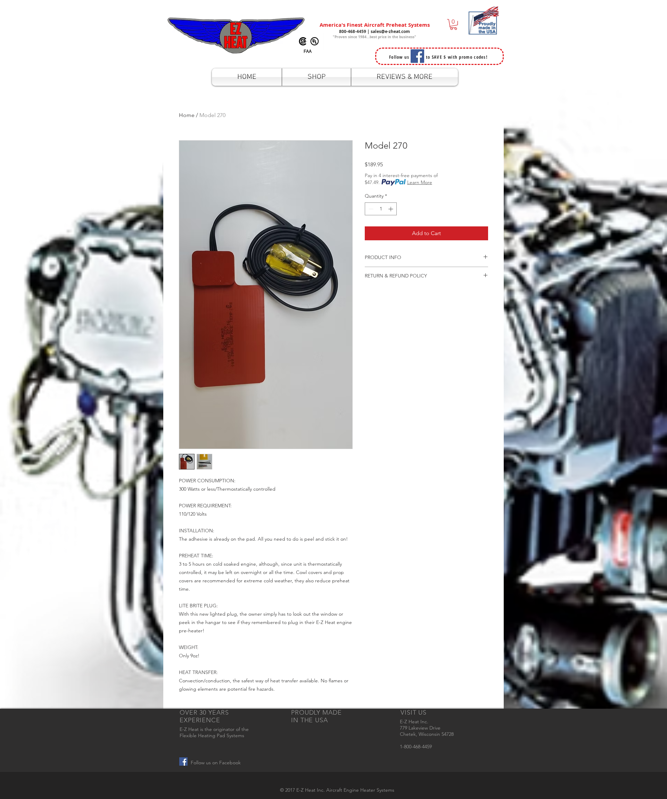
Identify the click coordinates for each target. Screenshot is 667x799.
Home (187, 115)
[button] (453, 24)
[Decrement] (370, 209)
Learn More (419, 182)
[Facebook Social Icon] (183, 761)
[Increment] (391, 209)
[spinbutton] (380, 209)
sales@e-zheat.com (390, 31)
